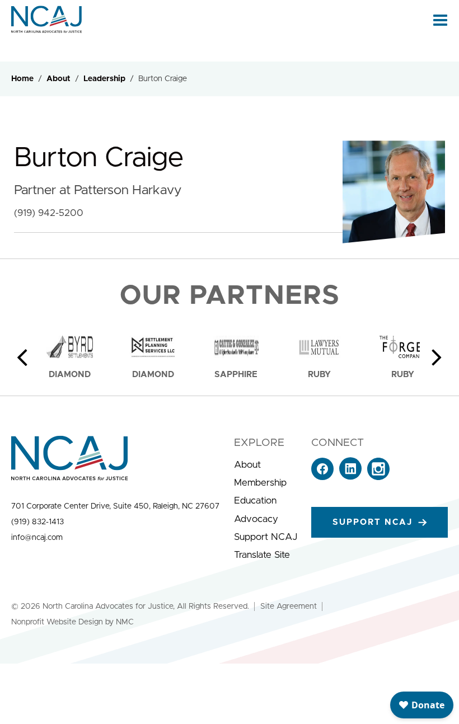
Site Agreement (288, 606)
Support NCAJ (265, 537)
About (58, 79)
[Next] (436, 357)
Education (255, 500)
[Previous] (22, 357)
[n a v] (440, 19)
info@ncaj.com (37, 538)
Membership (260, 482)
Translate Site (262, 555)
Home (22, 79)
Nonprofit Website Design (57, 622)
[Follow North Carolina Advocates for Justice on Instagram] (378, 477)
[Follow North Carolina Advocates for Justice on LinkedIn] (350, 477)
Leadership (104, 79)
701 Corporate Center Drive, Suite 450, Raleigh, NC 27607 (115, 506)
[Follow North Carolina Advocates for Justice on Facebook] (322, 477)
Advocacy (256, 519)
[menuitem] (265, 464)
